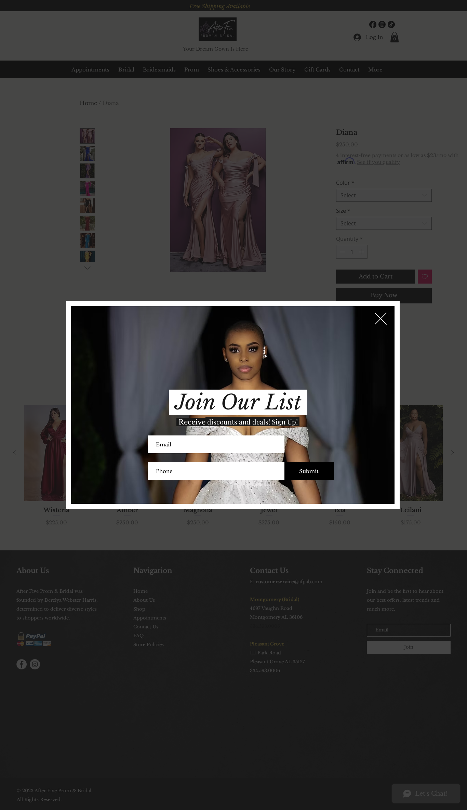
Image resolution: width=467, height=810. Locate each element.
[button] (381, 319)
